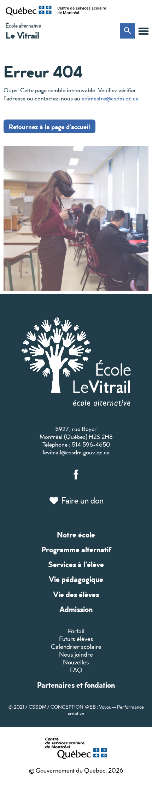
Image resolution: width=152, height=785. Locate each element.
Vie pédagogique (76, 579)
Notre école (76, 534)
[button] (143, 31)
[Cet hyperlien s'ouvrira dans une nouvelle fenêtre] (29, 11)
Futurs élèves (76, 638)
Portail (76, 631)
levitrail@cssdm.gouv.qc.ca (76, 452)
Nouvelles (76, 662)
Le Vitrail (22, 35)
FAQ (76, 669)
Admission (76, 609)
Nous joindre (76, 654)
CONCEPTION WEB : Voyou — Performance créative (97, 710)
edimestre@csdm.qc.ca (110, 98)
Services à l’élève (76, 564)
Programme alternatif (76, 549)
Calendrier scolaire (76, 646)
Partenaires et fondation (76, 684)
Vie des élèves (76, 594)
